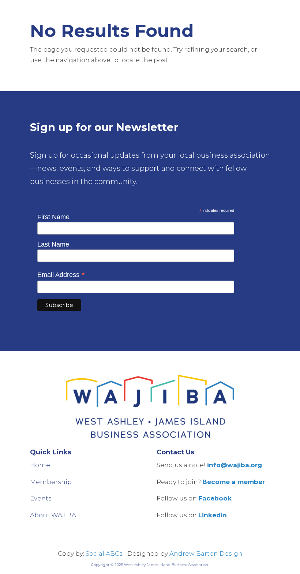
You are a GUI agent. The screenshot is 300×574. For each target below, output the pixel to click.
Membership (51, 481)
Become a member (233, 481)
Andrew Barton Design (206, 553)
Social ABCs (104, 553)
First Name (53, 217)
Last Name (53, 244)
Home (40, 465)
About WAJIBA (53, 515)
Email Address (61, 275)
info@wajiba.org (234, 465)
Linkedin (212, 515)
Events (41, 498)
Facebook (215, 498)
